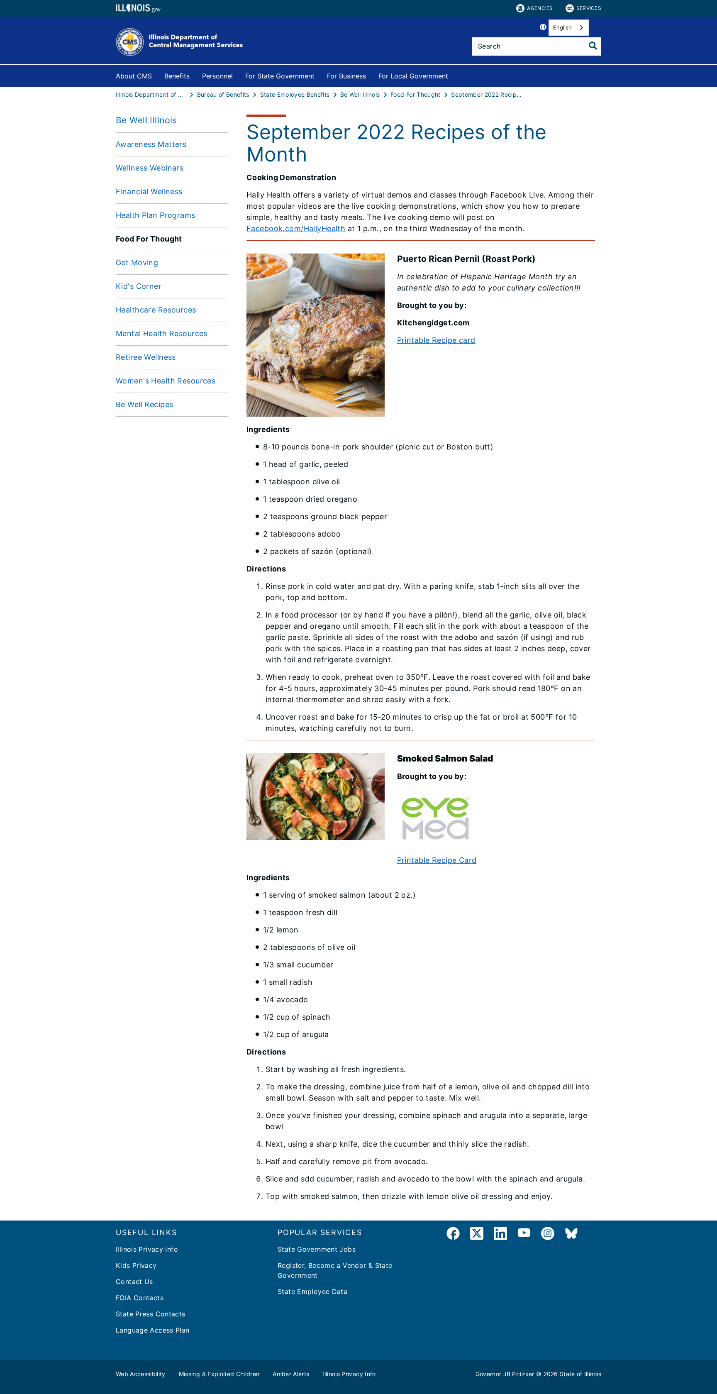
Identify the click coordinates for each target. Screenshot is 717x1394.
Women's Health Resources (165, 380)
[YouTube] (524, 1235)
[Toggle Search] (593, 46)
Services (588, 8)
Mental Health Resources (161, 333)
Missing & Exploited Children (219, 1373)
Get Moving (137, 262)
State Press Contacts (150, 1314)
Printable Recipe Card (437, 860)
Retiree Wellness (146, 357)
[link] (453, 1235)
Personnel (217, 76)
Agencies (540, 8)
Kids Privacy (136, 1265)
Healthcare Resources (156, 309)
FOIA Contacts (139, 1298)
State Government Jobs (317, 1249)
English (562, 27)
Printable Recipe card (436, 340)
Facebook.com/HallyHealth (295, 228)
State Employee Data (312, 1291)
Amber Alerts (291, 1373)
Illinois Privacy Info (147, 1249)
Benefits (177, 76)
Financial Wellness (149, 191)
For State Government (280, 76)
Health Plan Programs (155, 215)
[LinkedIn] (500, 1235)
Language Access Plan (153, 1330)
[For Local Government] (454, 74)
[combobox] (569, 28)
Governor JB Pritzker (505, 1373)
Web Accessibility (141, 1373)
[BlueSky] (571, 1235)
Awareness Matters (151, 144)
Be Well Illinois (146, 120)
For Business (346, 76)
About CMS (134, 76)
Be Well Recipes (144, 404)
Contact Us (134, 1281)
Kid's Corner (138, 286)
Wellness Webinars (149, 168)
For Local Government (413, 76)
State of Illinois (580, 1373)
